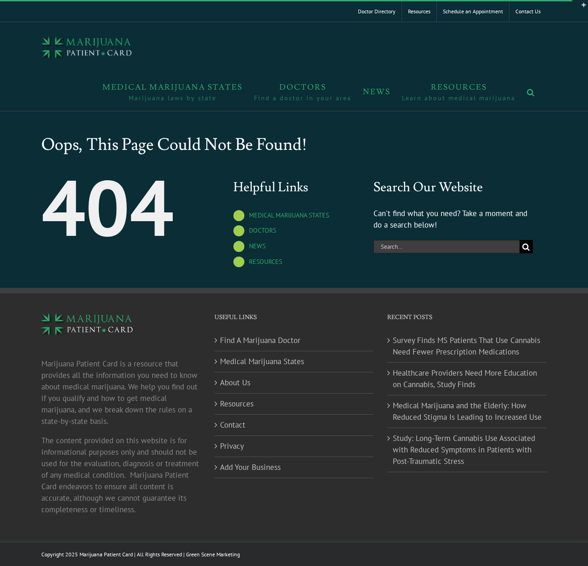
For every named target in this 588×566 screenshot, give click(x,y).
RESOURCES (265, 261)
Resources (237, 404)
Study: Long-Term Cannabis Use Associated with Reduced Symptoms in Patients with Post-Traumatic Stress (464, 449)
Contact (232, 425)
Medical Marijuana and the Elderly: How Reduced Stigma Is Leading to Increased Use (467, 411)
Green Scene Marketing (213, 554)
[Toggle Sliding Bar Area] (579, 8)
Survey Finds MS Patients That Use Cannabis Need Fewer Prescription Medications (466, 346)
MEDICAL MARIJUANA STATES (289, 215)
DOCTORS (262, 230)
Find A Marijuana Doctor (260, 340)
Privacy (232, 446)
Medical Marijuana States (262, 361)
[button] (531, 92)
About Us (235, 382)
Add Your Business (250, 467)
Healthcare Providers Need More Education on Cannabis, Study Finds (465, 378)
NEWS (257, 246)
